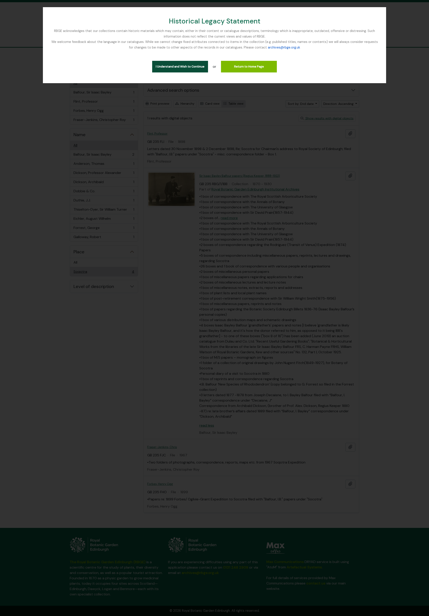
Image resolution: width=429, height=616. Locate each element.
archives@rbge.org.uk (284, 47)
